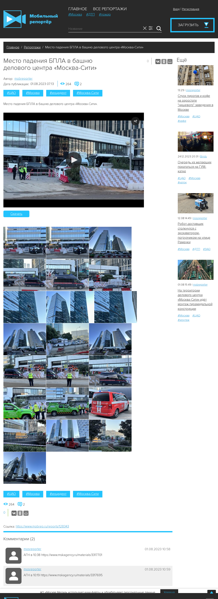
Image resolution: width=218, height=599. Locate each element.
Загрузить (188, 25)
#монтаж (183, 320)
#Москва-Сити (88, 93)
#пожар (105, 14)
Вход (176, 9)
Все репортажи (110, 8)
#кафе (182, 121)
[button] (74, 160)
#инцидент (58, 93)
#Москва (75, 14)
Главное (77, 8)
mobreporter (23, 78)
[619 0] (196, 142)
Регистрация (190, 9)
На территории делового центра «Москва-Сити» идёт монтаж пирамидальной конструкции (195, 300)
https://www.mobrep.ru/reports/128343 (42, 526)
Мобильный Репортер (30, 19)
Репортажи (32, 47)
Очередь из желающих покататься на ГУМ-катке (194, 166)
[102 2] (196, 203)
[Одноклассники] (163, 61)
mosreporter (32, 549)
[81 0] (196, 270)
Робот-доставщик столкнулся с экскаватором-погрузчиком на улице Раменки (194, 233)
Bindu (203, 156)
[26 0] (196, 75)
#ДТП (90, 14)
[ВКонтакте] (158, 61)
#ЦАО (11, 93)
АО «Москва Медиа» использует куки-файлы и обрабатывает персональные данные (97, 592)
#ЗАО (207, 249)
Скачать (16, 214)
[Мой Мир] (169, 61)
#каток (182, 182)
